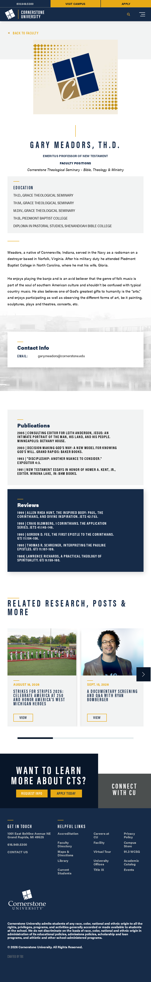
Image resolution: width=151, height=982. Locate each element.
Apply (126, 4)
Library (63, 860)
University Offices (101, 862)
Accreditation (68, 833)
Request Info (31, 793)
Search (128, 14)
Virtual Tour (102, 851)
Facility (99, 842)
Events (129, 869)
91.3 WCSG (132, 851)
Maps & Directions (65, 853)
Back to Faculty (26, 33)
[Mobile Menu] (142, 14)
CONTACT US (17, 852)
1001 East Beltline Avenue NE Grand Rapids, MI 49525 (29, 835)
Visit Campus (75, 4)
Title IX (99, 869)
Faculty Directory (65, 844)
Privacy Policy (129, 835)
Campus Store (130, 844)
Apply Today (66, 793)
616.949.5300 (25, 4)
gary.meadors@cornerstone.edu (61, 355)
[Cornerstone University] (24, 14)
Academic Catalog (131, 862)
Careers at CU (101, 835)
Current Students (64, 871)
